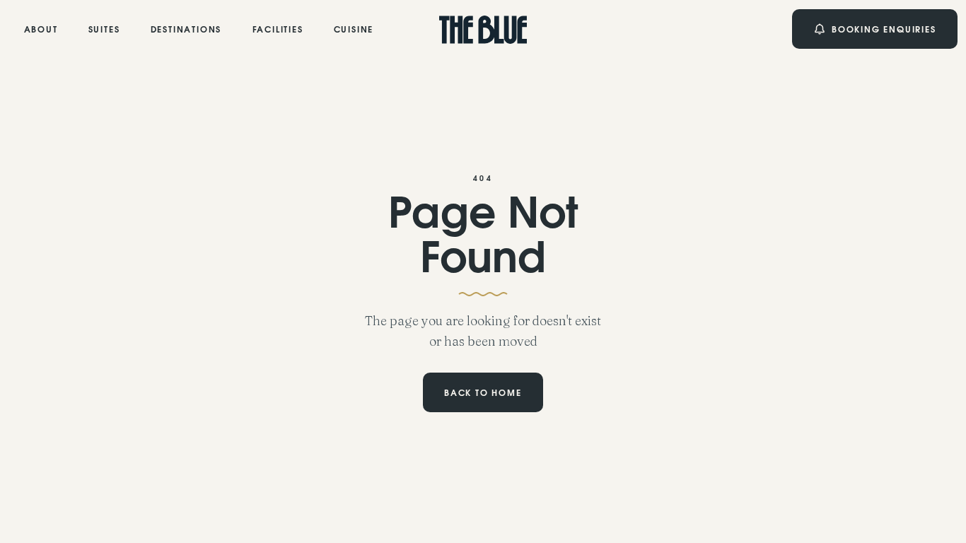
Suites (104, 30)
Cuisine (354, 30)
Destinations (186, 30)
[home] (483, 29)
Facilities (277, 30)
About (41, 30)
